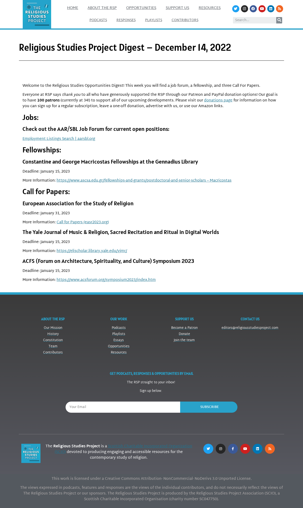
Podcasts (98, 20)
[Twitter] (235, 8)
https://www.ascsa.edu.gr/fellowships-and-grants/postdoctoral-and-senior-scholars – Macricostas (144, 180)
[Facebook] (253, 8)
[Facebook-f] (233, 449)
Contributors (185, 20)
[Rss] (279, 8)
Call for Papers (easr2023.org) (83, 222)
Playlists (153, 20)
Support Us (177, 8)
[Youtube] (262, 8)
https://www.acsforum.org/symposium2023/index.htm (106, 280)
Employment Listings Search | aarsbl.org (58, 139)
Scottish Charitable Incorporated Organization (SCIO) (123, 449)
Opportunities (141, 8)
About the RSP (102, 8)
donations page (218, 100)
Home (72, 8)
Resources (210, 8)
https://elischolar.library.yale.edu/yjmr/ (92, 251)
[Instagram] (244, 8)
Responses (126, 20)
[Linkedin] (270, 8)
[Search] (279, 20)
